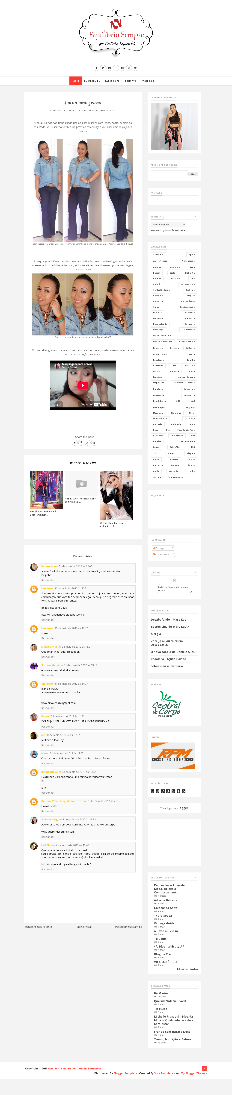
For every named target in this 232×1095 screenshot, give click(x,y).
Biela (172, 273)
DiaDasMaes (188, 329)
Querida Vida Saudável (170, 1001)
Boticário (176, 278)
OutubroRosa (160, 418)
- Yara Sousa (163, 915)
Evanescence (160, 354)
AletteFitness (160, 261)
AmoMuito (175, 267)
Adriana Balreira (166, 900)
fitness (191, 465)
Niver (192, 413)
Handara (174, 371)
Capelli (156, 284)
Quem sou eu (92, 80)
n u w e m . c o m (166, 931)
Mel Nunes (48, 845)
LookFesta (189, 395)
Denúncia (190, 318)
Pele (192, 424)
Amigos (157, 267)
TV (154, 453)
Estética (174, 348)
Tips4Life (160, 1009)
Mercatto (158, 413)
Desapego (158, 329)
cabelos (174, 459)
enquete (175, 465)
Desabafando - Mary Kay (168, 619)
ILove (192, 371)
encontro (158, 465)
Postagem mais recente (38, 926)
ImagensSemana (186, 377)
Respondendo (188, 441)
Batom (156, 273)
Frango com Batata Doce (172, 1031)
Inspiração (158, 382)
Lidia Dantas (49, 646)
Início (75, 80)
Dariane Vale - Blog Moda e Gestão (63, 801)
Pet (168, 430)
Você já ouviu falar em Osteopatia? (167, 642)
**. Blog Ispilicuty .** (169, 946)
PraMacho (158, 435)
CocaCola (158, 295)
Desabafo (190, 324)
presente (173, 471)
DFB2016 (157, 312)
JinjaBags (158, 389)
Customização (187, 307)
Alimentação (188, 261)
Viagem (191, 453)
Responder (47, 580)
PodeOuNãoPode (186, 430)
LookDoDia (158, 395)
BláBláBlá (190, 273)
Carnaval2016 (188, 284)
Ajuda (192, 254)
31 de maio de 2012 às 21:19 (103, 801)
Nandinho (176, 413)
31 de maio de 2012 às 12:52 (71, 628)
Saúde (156, 447)
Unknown (47, 588)
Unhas (171, 453)
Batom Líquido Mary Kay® (170, 626)
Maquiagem (159, 407)
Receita (157, 441)
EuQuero (190, 348)
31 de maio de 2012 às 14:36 (67, 716)
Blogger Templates (126, 1073)
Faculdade (158, 360)
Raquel (45, 716)
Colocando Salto (166, 908)
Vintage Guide (164, 923)
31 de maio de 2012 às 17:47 (66, 753)
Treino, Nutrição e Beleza (172, 1039)
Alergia (156, 634)
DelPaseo (158, 318)
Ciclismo (190, 290)
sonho (191, 471)
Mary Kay (190, 407)
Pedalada (176, 424)
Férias (156, 371)
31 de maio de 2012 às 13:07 (75, 646)
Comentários (162, 554)
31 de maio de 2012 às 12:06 (75, 566)
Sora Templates (164, 1073)
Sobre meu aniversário (167, 666)
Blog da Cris (162, 954)
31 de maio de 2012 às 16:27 (63, 735)
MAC (192, 401)
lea (43, 735)
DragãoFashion (187, 341)
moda (156, 471)
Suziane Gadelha (52, 665)
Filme (173, 365)
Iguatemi (158, 377)
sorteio (157, 477)
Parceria (157, 424)
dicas (192, 459)
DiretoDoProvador (162, 341)
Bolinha (157, 278)
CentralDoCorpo (161, 290)
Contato (131, 80)
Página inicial (83, 926)
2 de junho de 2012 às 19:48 (72, 845)
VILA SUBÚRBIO (165, 962)
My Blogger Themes (194, 1073)
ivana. (45, 753)
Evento (191, 354)
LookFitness (159, 401)
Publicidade (177, 435)
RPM (192, 435)
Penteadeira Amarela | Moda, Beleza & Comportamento (170, 888)
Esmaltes (158, 348)
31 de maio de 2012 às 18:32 (78, 772)
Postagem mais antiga (128, 926)
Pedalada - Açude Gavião (168, 659)
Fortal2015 (189, 365)
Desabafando (160, 324)
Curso (156, 307)
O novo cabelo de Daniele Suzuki (174, 652)
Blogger (182, 808)
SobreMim (175, 447)
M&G (178, 401)
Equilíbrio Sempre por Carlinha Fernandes (74, 1068)
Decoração (189, 312)
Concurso (158, 301)
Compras (190, 295)
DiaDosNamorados (163, 335)
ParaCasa (190, 418)
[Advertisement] (170, 842)
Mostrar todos (187, 969)
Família (191, 360)
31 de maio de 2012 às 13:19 (80, 665)
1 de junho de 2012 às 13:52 (79, 819)
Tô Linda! (160, 939)
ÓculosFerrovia (176, 477)
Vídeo (156, 459)
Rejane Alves (49, 566)
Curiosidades (188, 301)
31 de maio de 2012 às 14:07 (71, 683)
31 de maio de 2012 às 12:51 (71, 588)
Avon (192, 267)
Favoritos (158, 365)
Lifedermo (189, 389)
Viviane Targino (51, 819)
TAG (193, 447)
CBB (193, 278)
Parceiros (147, 80)
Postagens (161, 547)
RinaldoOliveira (51, 772)
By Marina (161, 993)
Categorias (112, 80)
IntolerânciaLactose (184, 382)
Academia (158, 254)
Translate (178, 230)
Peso (155, 430)
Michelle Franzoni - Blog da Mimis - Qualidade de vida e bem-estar (173, 1020)
